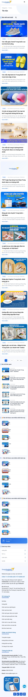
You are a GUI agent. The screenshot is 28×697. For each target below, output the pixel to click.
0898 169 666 (7, 670)
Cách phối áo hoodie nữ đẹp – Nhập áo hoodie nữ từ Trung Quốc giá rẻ (17, 411)
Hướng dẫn (4, 604)
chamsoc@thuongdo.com (9, 673)
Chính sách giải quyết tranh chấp (9, 616)
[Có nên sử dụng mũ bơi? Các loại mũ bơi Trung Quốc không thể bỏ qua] (14, 96)
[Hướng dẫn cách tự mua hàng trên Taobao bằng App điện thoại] (14, 299)
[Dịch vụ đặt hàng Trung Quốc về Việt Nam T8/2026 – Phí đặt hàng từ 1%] (5, 423)
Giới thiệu (4, 601)
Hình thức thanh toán (6, 628)
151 (17, 360)
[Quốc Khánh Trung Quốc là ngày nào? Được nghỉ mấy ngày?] (5, 430)
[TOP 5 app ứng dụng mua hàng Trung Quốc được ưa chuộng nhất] (14, 168)
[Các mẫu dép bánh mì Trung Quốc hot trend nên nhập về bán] (14, 62)
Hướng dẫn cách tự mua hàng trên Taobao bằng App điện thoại (17, 379)
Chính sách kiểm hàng (7, 619)
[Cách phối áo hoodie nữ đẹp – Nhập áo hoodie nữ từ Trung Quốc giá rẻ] (5, 410)
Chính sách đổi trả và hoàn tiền (9, 625)
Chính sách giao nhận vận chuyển (10, 613)
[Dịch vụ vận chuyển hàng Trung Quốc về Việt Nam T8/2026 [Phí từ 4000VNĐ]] (5, 511)
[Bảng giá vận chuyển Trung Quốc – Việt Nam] (14, 200)
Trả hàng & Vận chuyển (7, 646)
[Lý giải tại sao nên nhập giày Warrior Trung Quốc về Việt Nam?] (14, 233)
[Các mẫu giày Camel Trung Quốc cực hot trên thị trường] (14, 28)
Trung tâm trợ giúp (6, 637)
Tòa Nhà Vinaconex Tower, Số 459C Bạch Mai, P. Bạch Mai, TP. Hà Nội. (14, 657)
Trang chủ (4, 8)
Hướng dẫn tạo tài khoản (7, 640)
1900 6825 (8, 667)
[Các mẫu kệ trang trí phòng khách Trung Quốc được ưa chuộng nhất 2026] (14, 133)
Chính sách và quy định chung (9, 622)
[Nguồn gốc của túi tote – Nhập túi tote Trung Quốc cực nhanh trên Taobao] (14, 332)
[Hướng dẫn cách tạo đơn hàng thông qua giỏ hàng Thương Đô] (5, 437)
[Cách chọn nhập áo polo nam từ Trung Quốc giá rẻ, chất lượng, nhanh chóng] (5, 402)
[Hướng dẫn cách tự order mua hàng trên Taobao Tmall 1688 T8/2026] (5, 451)
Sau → (21, 360)
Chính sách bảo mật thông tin (8, 607)
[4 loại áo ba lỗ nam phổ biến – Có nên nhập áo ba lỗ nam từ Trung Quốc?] (5, 386)
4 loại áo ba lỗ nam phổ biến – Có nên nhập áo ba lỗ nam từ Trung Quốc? (17, 387)
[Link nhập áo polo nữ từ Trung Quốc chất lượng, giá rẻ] (5, 394)
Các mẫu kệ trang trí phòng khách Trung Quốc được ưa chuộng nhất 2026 (12, 150)
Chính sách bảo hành (7, 610)
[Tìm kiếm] (16, 17)
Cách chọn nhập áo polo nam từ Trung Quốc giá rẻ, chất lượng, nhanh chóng (17, 403)
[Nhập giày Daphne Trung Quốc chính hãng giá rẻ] (14, 266)
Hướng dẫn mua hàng (7, 643)
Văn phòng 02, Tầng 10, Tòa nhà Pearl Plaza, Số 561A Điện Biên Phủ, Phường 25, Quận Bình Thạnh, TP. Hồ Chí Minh (14, 663)
